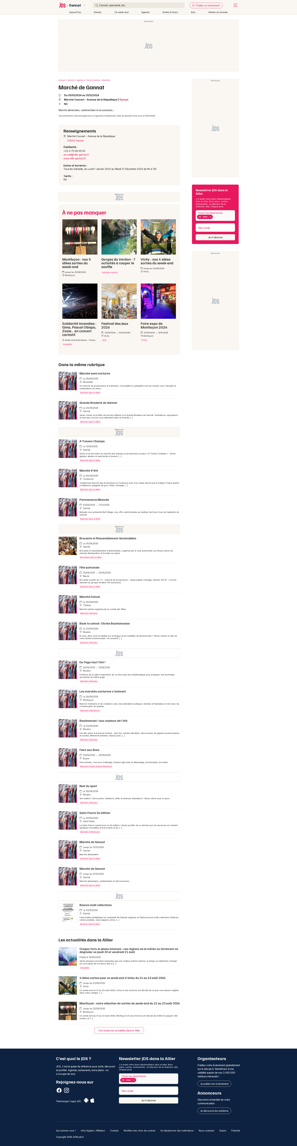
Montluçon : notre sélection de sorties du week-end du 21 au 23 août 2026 (130, 1003)
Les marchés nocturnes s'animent (103, 691)
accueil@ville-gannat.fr (76, 154)
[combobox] (215, 215)
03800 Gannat (75, 140)
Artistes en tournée (218, 12)
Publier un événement (207, 5)
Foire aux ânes (89, 749)
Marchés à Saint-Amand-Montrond (96, 766)
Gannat (75, 5)
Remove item (211, 217)
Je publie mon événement (214, 1083)
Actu (193, 12)
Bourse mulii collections (96, 904)
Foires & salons (93, 80)
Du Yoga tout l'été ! (92, 662)
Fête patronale (89, 567)
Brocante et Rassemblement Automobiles (108, 538)
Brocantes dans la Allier (90, 557)
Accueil (61, 80)
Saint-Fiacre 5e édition (95, 812)
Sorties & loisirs (170, 12)
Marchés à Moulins (88, 613)
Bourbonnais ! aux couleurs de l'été (103, 720)
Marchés (106, 80)
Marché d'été (89, 470)
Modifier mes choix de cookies (139, 1130)
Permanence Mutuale (94, 499)
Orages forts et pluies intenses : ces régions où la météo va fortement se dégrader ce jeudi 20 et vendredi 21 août (129, 950)
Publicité (235, 1130)
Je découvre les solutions (214, 1110)
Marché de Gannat (92, 841)
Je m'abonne (215, 237)
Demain (97, 12)
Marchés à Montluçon (90, 711)
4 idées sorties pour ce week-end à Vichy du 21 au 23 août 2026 (123, 977)
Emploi (223, 1130)
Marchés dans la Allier (90, 393)
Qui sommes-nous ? (66, 1130)
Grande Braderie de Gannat (98, 402)
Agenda (145, 12)
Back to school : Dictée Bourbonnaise (105, 623)
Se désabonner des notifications (177, 1130)
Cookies (114, 1130)
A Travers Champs (92, 441)
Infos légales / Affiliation (93, 1130)
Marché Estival (90, 596)
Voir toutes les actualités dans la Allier (119, 1030)
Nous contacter (206, 1130)
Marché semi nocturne (95, 373)
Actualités (84, 968)
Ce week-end (121, 12)
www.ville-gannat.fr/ (74, 158)
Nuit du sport (88, 785)
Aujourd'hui (75, 12)
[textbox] (214, 216)
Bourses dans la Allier (90, 924)
